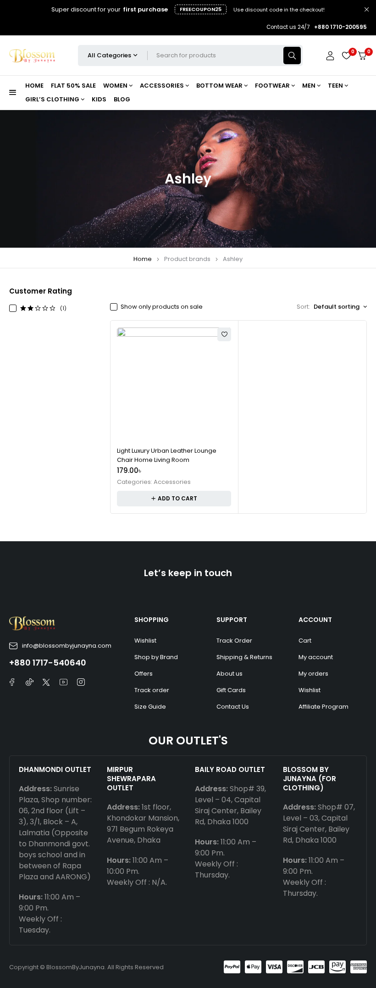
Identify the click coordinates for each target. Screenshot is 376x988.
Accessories (172, 482)
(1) (63, 308)
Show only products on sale (162, 307)
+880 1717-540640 (47, 662)
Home (142, 259)
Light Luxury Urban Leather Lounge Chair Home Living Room (166, 455)
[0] (362, 56)
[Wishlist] (346, 55)
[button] (174, 498)
